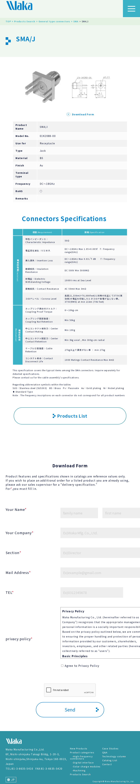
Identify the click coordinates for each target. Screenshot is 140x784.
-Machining (79, 770)
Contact (107, 764)
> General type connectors (53, 21)
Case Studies (110, 748)
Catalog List (109, 760)
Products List (72, 416)
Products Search (80, 774)
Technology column (114, 756)
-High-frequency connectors (81, 757)
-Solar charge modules (86, 766)
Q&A (105, 752)
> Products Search (23, 21)
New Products (78, 748)
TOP (8, 21)
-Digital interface (83, 762)
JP (12, 779)
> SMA (75, 21)
